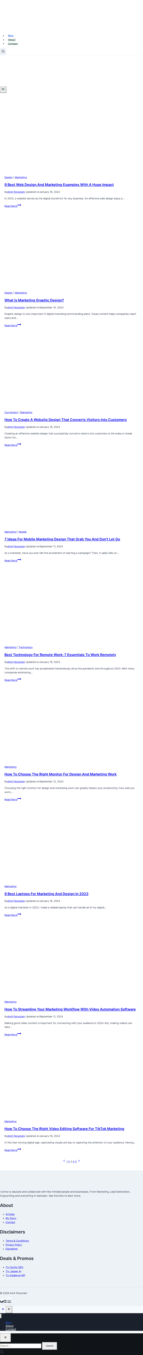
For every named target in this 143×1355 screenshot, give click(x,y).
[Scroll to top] (3, 1310)
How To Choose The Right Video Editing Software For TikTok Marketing (64, 1129)
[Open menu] (3, 90)
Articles (10, 1214)
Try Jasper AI (13, 1271)
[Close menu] (1, 1316)
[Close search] (5, 1337)
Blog (10, 35)
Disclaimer (12, 1248)
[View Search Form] (3, 51)
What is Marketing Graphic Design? (34, 300)
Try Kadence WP (15, 1275)
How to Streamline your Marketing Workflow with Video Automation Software (70, 1009)
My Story (11, 1218)
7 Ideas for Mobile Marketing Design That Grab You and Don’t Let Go (62, 539)
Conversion (11, 412)
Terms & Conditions (17, 1240)
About (12, 39)
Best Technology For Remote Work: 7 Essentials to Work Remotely (60, 655)
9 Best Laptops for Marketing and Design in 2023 (46, 894)
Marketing (21, 177)
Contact (13, 43)
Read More (12, 206)
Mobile (23, 531)
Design (8, 177)
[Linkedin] (5, 1301)
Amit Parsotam (16, 191)
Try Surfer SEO (14, 1267)
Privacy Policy (14, 1244)
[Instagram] (9, 1301)
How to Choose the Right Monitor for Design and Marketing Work (60, 774)
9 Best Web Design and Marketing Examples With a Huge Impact (59, 185)
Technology (26, 647)
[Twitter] (2, 1301)
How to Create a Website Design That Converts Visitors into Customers (65, 420)
